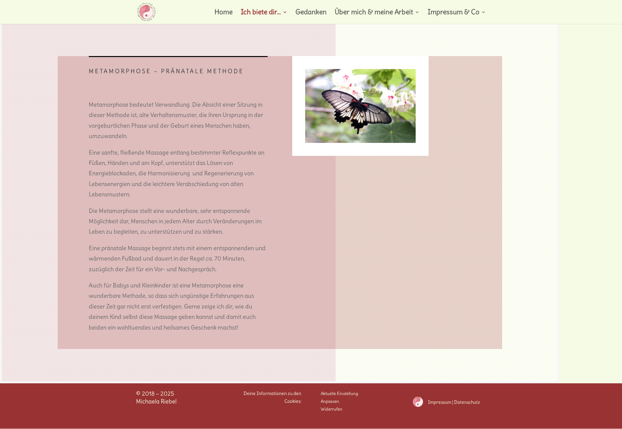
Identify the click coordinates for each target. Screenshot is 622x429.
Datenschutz (467, 402)
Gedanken (311, 13)
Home (223, 13)
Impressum (439, 402)
